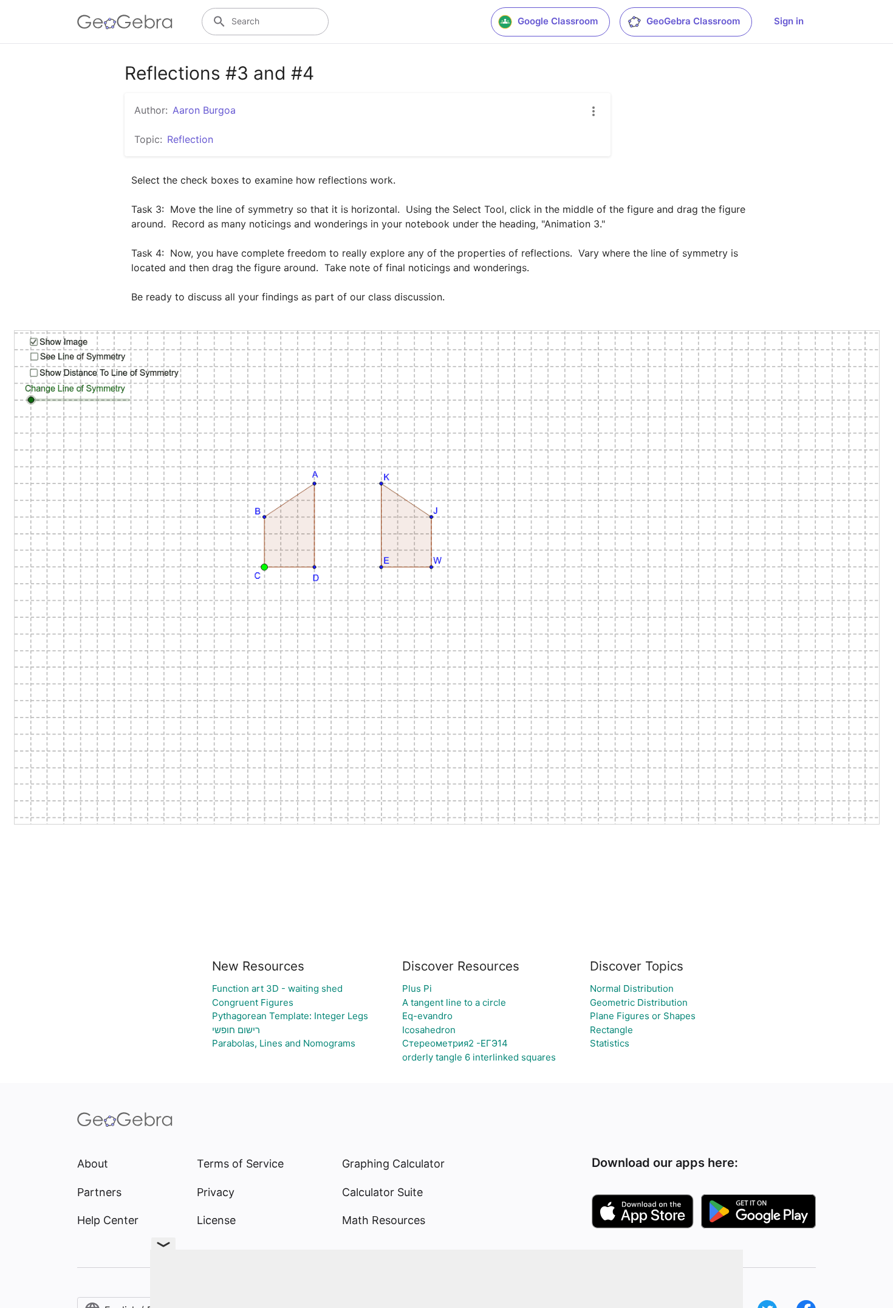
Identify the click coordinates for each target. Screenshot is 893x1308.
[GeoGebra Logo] (125, 22)
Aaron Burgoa (204, 110)
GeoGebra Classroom (693, 21)
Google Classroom (558, 21)
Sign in (789, 21)
